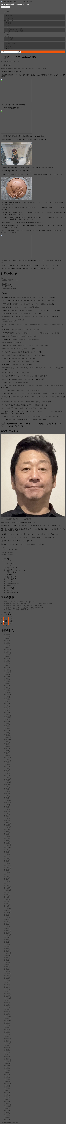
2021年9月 (7, 741)
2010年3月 (7, 989)
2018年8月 (7, 808)
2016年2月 (7, 862)
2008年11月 (7, 1018)
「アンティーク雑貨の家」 (33, 355)
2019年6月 (7, 790)
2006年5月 (7, 1072)
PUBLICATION (12, 19)
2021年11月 (7, 737)
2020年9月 (7, 763)
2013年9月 (7, 914)
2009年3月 (7, 1011)
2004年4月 (7, 1117)
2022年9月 (7, 719)
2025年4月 (7, 664)
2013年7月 (7, 917)
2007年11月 (7, 1040)
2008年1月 (7, 1036)
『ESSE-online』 (6, 342)
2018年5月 (7, 813)
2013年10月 (7, 912)
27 (8, 624)
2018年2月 (7, 818)
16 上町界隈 (8, 590)
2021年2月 (7, 754)
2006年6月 (7, 1071)
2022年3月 (7, 730)
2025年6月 (7, 660)
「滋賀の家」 (29, 336)
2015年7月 (7, 874)
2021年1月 (7, 755)
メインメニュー (5, 7)
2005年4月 (7, 1096)
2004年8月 (7, 1110)
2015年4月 (7, 880)
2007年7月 (7, 1047)
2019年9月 (7, 784)
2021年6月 (7, 746)
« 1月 (2, 625)
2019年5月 (7, 791)
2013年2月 (7, 926)
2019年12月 (7, 779)
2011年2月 (7, 970)
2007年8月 (7, 1045)
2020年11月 (7, 759)
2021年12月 (7, 736)
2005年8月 (7, 1089)
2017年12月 (7, 822)
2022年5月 (7, 727)
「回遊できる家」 (44, 297)
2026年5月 (7, 640)
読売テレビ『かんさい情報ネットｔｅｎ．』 (24, 333)
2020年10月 (7, 761)
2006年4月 (7, 1074)
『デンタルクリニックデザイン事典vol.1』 (26, 397)
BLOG (6, 27)
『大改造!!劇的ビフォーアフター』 (21, 416)
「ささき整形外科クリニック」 (20, 307)
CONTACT (7, 34)
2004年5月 (7, 1116)
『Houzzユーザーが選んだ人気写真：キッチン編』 (26, 385)
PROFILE (6, 13)
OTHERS (6, 41)
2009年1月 (7, 1015)
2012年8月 (7, 937)
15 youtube (7, 589)
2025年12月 (7, 649)
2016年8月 (7, 851)
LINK (9, 45)
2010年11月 (7, 975)
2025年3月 (7, 665)
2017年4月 (7, 836)
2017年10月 (7, 826)
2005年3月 (7, 1098)
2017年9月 (7, 827)
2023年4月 (7, 707)
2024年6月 (7, 682)
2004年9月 (7, 1108)
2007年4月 (7, 1053)
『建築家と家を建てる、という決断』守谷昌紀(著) (46, 411)
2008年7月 (7, 1025)
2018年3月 (7, 817)
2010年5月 (7, 986)
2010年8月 (7, 980)
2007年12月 (7, 1038)
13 (8, 620)
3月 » (6, 625)
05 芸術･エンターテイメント (10, 61)
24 (3, 624)
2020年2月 (7, 775)
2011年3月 (7, 968)
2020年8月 (7, 764)
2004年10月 (7, 1107)
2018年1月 (7, 820)
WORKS (6, 12)
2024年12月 (7, 671)
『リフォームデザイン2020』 (22, 376)
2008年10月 (7, 1020)
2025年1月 (7, 669)
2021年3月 (7, 752)
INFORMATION (8, 20)
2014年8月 (7, 894)
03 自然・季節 (9, 567)
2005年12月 (7, 1081)
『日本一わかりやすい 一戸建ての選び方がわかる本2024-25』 (33, 325)
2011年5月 (7, 964)
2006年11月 (7, 1062)
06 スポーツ (8, 572)
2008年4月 (7, 1031)
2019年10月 (7, 782)
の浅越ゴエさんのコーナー (46, 333)
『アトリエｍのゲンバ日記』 (10, 549)
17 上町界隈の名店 (10, 592)
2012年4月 (7, 944)
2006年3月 (7, 1076)
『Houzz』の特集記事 (17, 390)
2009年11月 (7, 997)
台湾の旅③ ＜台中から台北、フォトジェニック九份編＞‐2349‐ (23, 605)
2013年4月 (7, 923)
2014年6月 (7, 898)
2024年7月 (7, 680)
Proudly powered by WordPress (9, 1122)
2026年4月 (7, 642)
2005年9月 (7, 1087)
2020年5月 (7, 770)
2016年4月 (7, 858)
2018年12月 (7, 800)
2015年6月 (7, 876)
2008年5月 (7, 1029)
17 (3, 622)
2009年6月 (7, 1006)
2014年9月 (7, 892)
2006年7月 (7, 1069)
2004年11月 (7, 1105)
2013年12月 (7, 908)
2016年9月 (7, 849)
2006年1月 (7, 1080)
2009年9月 (7, 1000)
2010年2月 (7, 991)
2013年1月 (7, 928)
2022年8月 (7, 721)
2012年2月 (7, 948)
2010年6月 (7, 984)
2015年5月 (7, 878)
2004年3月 (7, 1119)
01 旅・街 (7, 563)
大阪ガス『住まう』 (20, 402)
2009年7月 (7, 1004)
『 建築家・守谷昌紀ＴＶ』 (20, 364)
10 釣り (7, 580)
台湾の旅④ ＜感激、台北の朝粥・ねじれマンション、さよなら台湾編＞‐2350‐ (28, 603)
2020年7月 (7, 766)
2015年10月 (7, 869)
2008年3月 (7, 1033)
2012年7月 (7, 939)
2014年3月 (7, 903)
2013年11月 (7, 910)
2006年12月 (7, 1060)
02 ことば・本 (9, 565)
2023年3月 (7, 709)
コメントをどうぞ (40, 68)
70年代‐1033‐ (7, 65)
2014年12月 (7, 887)
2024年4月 (7, 685)
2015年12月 (7, 865)
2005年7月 (7, 1090)
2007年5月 (7, 1051)
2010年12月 (7, 973)
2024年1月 (7, 691)
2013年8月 (7, 916)
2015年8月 (7, 872)
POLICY (10, 17)
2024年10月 (7, 674)
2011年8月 (7, 959)
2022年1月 (7, 734)
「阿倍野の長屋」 (7, 321)
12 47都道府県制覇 (10, 583)
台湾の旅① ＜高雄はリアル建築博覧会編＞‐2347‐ (19, 609)
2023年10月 (7, 696)
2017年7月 (7, 831)
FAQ (9, 25)
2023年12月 (7, 692)
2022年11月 (7, 716)
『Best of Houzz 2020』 (18, 373)
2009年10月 (7, 998)
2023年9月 (7, 698)
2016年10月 (7, 847)
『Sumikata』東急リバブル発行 (19, 379)
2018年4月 (7, 815)
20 (8, 622)
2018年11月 (7, 802)
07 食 (6, 574)
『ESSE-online (14, 349)
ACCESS (6, 33)
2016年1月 (7, 863)
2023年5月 (7, 705)
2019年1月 (7, 799)
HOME (6, 10)
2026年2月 (7, 646)
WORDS (10, 48)
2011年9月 (7, 957)
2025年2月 (7, 667)
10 (3, 620)
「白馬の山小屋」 (31, 339)
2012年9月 (7, 935)
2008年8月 (7, 1024)
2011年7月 (7, 961)
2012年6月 (7, 941)
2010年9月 (7, 979)
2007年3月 (7, 1054)
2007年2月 (7, 1056)
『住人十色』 (17, 405)
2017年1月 (7, 842)
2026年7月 (7, 637)
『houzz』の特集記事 (16, 336)
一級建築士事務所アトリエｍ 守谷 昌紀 (21, 68)
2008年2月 (7, 1035)
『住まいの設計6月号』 (17, 352)
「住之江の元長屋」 (51, 416)
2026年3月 (7, 644)
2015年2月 (7, 883)
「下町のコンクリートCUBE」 (35, 345)
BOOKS (10, 46)
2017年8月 (7, 829)
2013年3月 (7, 925)
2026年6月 (7, 638)
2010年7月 (7, 982)
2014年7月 (7, 896)
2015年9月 (7, 871)
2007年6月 (7, 1049)
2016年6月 (7, 854)
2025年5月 (7, 662)
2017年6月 (7, 833)
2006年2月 (7, 1078)
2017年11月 (7, 824)
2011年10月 (7, 955)
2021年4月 (7, 750)
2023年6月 (7, 703)
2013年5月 (7, 921)
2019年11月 (7, 781)
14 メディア (8, 587)
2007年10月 (7, 1042)
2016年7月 (7, 853)
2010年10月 (7, 977)
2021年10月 (7, 739)
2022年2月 (7, 732)
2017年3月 (7, 838)
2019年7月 (7, 788)
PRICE (9, 24)
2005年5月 (7, 1094)
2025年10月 (7, 653)
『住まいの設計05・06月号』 (22, 408)
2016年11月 (7, 845)
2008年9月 (7, 1022)
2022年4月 (7, 728)
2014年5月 (7, 899)
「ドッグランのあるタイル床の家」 (41, 301)
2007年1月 (7, 1058)
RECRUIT (10, 38)
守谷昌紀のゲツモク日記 (15, 29)
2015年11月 (7, 867)
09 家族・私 (8, 578)
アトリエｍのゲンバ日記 (15, 31)
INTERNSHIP (11, 40)
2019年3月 (7, 795)
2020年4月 (7, 772)
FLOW (9, 22)
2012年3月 (7, 946)
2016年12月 (7, 844)
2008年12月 (7, 1016)
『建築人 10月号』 (45, 304)
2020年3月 (7, 773)
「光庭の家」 (29, 358)
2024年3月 (7, 687)
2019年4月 (7, 793)
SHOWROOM (12, 43)
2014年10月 (7, 890)
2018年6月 (7, 811)
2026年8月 (7, 635)
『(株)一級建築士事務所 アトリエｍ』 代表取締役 (16, 519)
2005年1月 (7, 1101)
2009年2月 (7, 1013)
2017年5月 (7, 835)
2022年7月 (7, 723)
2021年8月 (7, 743)
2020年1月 (7, 777)
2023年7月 (7, 701)
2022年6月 (7, 725)
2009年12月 (7, 995)
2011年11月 (7, 953)
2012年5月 (7, 943)
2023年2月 (7, 710)
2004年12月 (7, 1103)
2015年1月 (7, 885)
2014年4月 (7, 901)
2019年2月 (7, 797)
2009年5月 (7, 1007)
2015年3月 (7, 881)
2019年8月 (7, 786)
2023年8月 (7, 700)
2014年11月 (7, 889)
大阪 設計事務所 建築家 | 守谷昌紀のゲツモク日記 (15, 4)
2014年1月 (7, 907)
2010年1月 (7, 993)
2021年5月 (7, 748)
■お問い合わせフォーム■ (8, 288)
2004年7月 (7, 1112)
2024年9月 (7, 676)
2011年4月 (7, 966)
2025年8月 (7, 656)
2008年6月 (7, 1027)
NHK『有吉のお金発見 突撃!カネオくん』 (25, 297)
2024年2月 (7, 689)
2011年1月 (7, 971)
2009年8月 (7, 1002)
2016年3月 (7, 860)
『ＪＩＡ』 (42, 310)
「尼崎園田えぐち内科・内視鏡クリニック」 (25, 304)
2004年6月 (7, 1114)
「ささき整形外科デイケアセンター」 (22, 330)
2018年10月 (7, 804)
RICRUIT (6, 36)
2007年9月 (7, 1044)
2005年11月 (7, 1083)
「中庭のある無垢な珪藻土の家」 (54, 385)
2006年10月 (7, 1063)
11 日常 (7, 581)
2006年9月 (7, 1065)
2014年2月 (7, 905)
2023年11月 (7, 694)
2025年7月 (7, 658)
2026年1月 (7, 647)
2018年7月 (7, 809)
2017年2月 (7, 840)
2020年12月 (7, 757)
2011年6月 (7, 962)
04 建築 (7, 569)
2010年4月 (7, 988)
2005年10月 (7, 1085)
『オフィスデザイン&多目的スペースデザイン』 (29, 368)
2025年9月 (7, 655)
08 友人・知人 (9, 576)
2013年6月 (7, 919)
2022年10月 (7, 718)
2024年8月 (7, 678)
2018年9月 (7, 806)
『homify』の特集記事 (17, 320)
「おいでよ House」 (26, 349)
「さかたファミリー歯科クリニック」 (51, 397)
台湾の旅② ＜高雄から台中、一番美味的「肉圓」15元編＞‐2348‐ (24, 607)
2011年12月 (7, 952)
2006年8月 (7, 1067)
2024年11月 (7, 673)
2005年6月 (7, 1092)
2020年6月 (7, 768)
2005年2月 (7, 1099)
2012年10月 (7, 934)
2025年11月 (7, 651)
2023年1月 (7, 712)
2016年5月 (7, 856)
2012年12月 (7, 930)
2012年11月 (7, 932)
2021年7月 (7, 745)
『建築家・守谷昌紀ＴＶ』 (9, 554)
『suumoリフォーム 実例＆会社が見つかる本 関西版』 (30, 393)
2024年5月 (7, 683)
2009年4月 (7, 1009)
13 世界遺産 (8, 585)
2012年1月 (7, 950)
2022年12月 (7, 714)
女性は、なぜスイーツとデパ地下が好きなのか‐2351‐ (20, 602)
